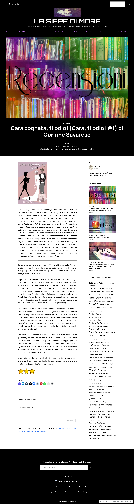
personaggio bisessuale (96, 386)
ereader (100, 311)
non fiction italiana (98, 373)
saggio (109, 426)
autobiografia (95, 298)
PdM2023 (100, 377)
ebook (96, 311)
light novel (92, 360)
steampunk (99, 432)
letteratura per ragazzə (101, 351)
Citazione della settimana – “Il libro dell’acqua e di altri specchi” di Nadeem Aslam (101, 266)
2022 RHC (109, 292)
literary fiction (101, 361)
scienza (102, 429)
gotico (108, 335)
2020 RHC (92, 292)
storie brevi (94, 435)
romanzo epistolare (94, 420)
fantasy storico (92, 326)
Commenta (70, 420)
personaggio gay (109, 386)
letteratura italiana (45, 149)
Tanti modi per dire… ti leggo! (97, 235)
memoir (103, 364)
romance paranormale (99, 414)
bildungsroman (100, 301)
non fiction (96, 370)
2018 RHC (101, 289)
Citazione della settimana (96, 262)
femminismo (95, 332)
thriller (103, 436)
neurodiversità (102, 367)
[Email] (15, 4)
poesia (107, 392)
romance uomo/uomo (99, 417)
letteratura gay (105, 342)
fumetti (91, 336)
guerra (100, 339)
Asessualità (109, 295)
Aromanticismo (99, 295)
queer (104, 395)
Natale (95, 367)
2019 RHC (110, 289)
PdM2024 (108, 377)
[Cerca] (130, 4)
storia (106, 432)
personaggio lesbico (96, 389)
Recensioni (67, 123)
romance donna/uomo (79, 149)
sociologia (92, 432)
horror (105, 339)
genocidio (96, 335)
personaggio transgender (96, 392)
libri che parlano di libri (97, 357)
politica (92, 396)
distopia (91, 311)
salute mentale (93, 429)
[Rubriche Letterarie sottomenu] (75, 486)
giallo (103, 335)
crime (98, 308)
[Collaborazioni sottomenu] (110, 31)
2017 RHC (93, 289)
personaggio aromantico (101, 380)
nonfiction (106, 370)
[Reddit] (12, 4)
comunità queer (104, 304)
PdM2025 (92, 380)
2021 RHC (101, 292)
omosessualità (93, 377)
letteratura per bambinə (97, 348)
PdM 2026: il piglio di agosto (99, 237)
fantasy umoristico (103, 326)
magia (110, 361)
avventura (106, 298)
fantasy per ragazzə (98, 323)
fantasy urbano (97, 329)
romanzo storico (97, 426)
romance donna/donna (96, 408)
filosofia (106, 332)
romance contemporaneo (62, 149)
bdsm (113, 298)
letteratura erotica (94, 342)
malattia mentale (94, 364)
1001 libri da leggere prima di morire (101, 284)
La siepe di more (67, 21)
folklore (112, 332)
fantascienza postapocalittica (96, 317)
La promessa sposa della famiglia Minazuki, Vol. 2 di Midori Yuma (101, 209)
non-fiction (109, 367)
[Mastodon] (9, 4)
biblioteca (91, 301)
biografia (110, 301)
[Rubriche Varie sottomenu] (65, 31)
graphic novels (93, 339)
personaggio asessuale (95, 383)
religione (106, 402)
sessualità (108, 429)
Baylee (67, 143)
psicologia (98, 395)
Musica (90, 367)
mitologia (110, 364)
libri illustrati (109, 357)
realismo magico (95, 402)
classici (93, 304)
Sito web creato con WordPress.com (66, 501)
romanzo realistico (97, 423)
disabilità (110, 307)
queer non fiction (96, 399)
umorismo (91, 149)
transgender (111, 436)
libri (100, 354)
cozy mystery (92, 307)
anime (91, 295)
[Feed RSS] (18, 4)
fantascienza (95, 314)
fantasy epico (95, 320)
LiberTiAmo (93, 354)
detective (104, 308)
